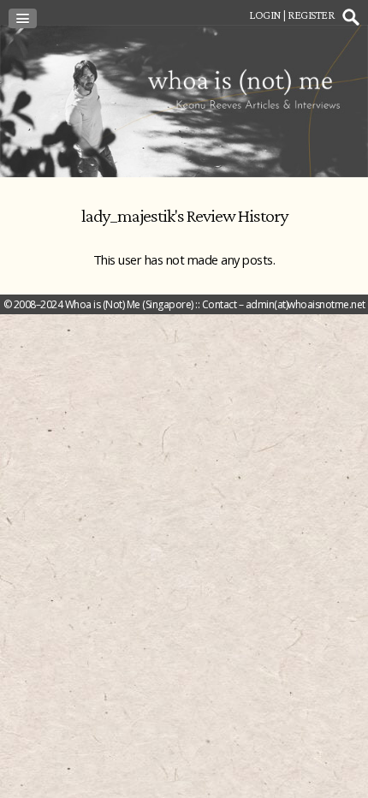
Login (265, 14)
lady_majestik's (132, 215)
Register (311, 14)
